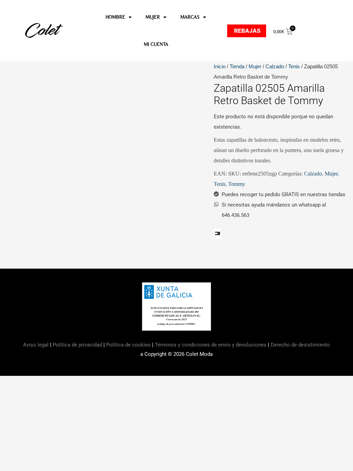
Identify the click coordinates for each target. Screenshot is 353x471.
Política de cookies (128, 345)
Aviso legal (36, 345)
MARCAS (190, 17)
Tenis (294, 66)
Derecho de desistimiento (300, 345)
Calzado (274, 66)
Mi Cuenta (156, 44)
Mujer (255, 66)
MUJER (152, 17)
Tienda (237, 66)
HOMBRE (115, 17)
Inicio (219, 66)
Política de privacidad (77, 345)
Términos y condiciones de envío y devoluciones (210, 345)
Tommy (236, 184)
